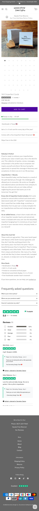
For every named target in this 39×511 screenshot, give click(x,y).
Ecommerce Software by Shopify (27, 504)
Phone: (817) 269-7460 (19, 424)
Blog (19, 447)
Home (20, 441)
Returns (19, 464)
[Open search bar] (7, 9)
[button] (19, 39)
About (20, 444)
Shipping (4, 103)
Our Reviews (19, 430)
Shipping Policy (19, 461)
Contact (19, 450)
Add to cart (19, 109)
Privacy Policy (19, 467)
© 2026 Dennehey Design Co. (10, 504)
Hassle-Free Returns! (19, 427)
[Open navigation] (2, 9)
